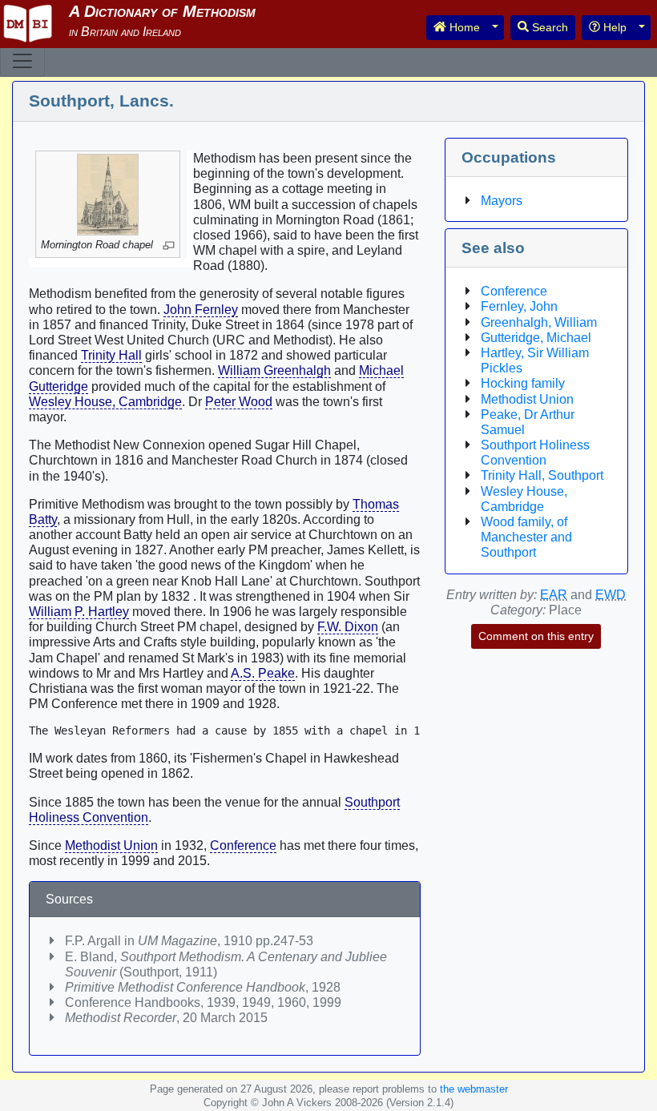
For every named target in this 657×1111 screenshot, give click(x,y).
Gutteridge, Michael (536, 337)
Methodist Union (111, 845)
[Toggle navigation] (22, 61)
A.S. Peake (263, 673)
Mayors (501, 200)
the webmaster (474, 1089)
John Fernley (200, 309)
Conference (243, 845)
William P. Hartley (79, 611)
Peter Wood (238, 402)
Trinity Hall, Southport (542, 475)
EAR (553, 595)
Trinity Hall (111, 355)
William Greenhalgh (274, 370)
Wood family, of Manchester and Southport (526, 537)
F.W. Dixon (347, 627)
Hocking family (523, 383)
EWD (610, 595)
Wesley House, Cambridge (105, 402)
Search (548, 27)
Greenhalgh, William (539, 322)
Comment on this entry (536, 636)
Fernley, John (519, 306)
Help (613, 27)
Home (463, 27)
